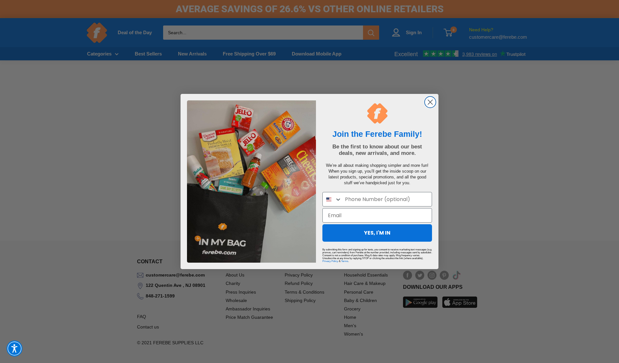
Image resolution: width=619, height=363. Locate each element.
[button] (14, 348)
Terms (344, 261)
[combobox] (332, 199)
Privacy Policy (330, 261)
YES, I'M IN (377, 233)
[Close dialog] (430, 102)
